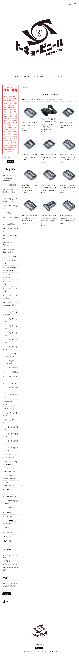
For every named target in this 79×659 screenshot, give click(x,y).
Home (24, 99)
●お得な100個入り (35, 99)
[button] (38, 76)
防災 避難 (8, 541)
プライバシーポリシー (11, 564)
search (10, 161)
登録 (6, 594)
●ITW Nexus (9, 508)
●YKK (7, 512)
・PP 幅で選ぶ (11, 372)
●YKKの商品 (8, 213)
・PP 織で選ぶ (11, 383)
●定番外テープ (9, 408)
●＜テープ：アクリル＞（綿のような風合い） (10, 305)
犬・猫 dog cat (9, 532)
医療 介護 (8, 536)
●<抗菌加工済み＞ (10, 224)
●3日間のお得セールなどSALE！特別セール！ (10, 191)
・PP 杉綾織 (10, 368)
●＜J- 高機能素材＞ (11, 185)
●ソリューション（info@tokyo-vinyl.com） (9, 178)
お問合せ (7, 561)
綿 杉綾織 (10, 256)
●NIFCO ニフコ (10, 496)
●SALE (6, 528)
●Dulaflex (8, 516)
